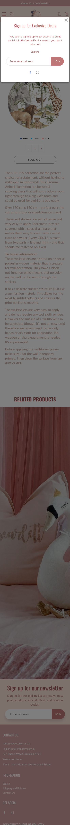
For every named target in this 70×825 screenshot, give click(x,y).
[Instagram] (37, 72)
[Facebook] (30, 72)
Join (57, 61)
